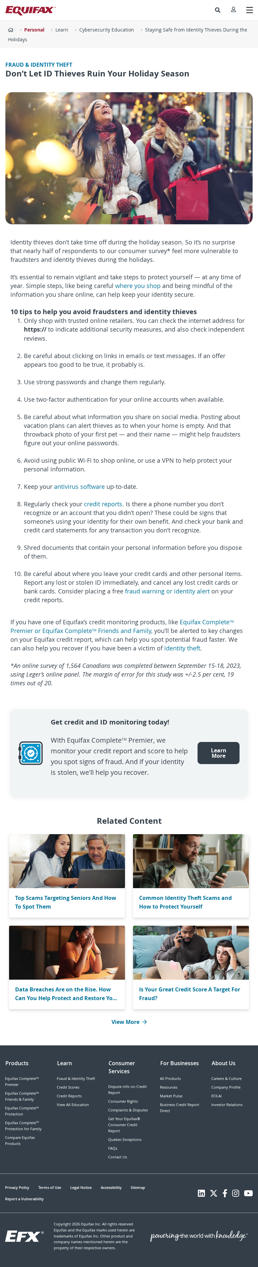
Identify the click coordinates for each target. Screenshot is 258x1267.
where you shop (138, 286)
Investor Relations (227, 1104)
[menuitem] (218, 10)
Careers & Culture (226, 1078)
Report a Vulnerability (24, 1198)
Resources (168, 1087)
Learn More (218, 753)
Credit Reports (69, 1095)
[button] (218, 10)
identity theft (182, 648)
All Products (170, 1078)
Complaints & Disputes (128, 1109)
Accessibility (111, 1187)
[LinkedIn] (201, 1193)
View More (125, 1022)
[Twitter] (214, 1193)
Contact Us (117, 1156)
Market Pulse (171, 1095)
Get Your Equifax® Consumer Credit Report (124, 1124)
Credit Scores (68, 1087)
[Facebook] (224, 1193)
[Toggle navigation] (249, 10)
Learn (61, 29)
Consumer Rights (123, 1101)
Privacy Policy (17, 1187)
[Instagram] (235, 1193)
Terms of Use (49, 1187)
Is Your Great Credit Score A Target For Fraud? (189, 994)
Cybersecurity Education (106, 29)
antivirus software (79, 486)
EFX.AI (216, 1095)
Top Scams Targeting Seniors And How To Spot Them (65, 902)
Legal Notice (81, 1187)
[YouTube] (248, 1193)
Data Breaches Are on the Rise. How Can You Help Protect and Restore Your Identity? (67, 994)
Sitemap (138, 1187)
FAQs (112, 1148)
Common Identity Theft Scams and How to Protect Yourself (185, 902)
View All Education (73, 1104)
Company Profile (226, 1087)
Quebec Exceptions (124, 1139)
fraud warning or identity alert (167, 591)
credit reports (103, 504)
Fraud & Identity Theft (76, 1078)
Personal (34, 29)
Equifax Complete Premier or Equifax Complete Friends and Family (122, 626)
